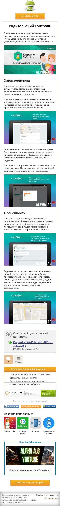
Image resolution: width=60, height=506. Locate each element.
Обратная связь (51, 498)
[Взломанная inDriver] (23, 423)
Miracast (36, 431)
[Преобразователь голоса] (49, 423)
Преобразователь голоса (51, 432)
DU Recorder (9, 431)
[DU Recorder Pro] (10, 423)
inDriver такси (22, 432)
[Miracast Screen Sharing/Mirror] (36, 423)
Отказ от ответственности (47, 495)
